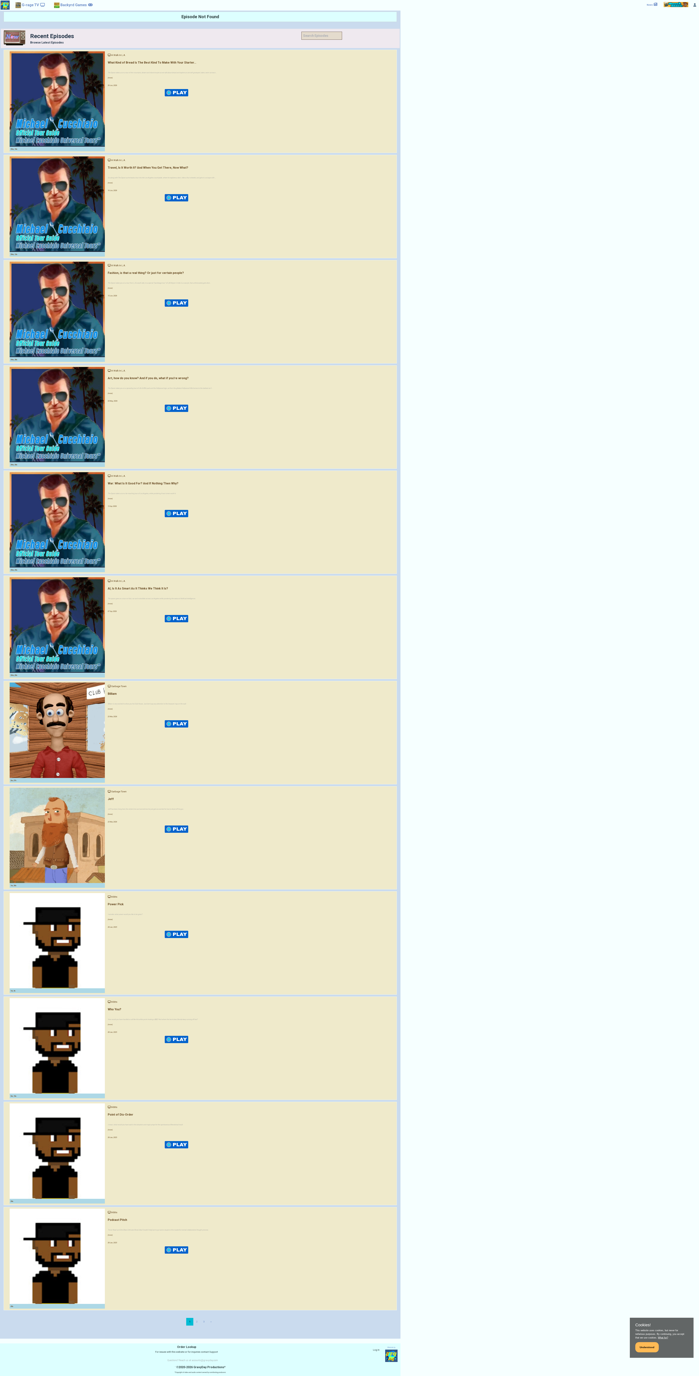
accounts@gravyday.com (205, 1360)
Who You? (114, 1009)
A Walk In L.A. (118, 55)
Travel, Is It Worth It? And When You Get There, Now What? (148, 167)
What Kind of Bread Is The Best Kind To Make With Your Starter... (152, 62)
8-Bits (114, 896)
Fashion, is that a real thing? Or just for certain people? (146, 273)
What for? (663, 1337)
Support (213, 1352)
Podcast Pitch (117, 1220)
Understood (647, 1347)
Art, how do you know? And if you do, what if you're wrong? (148, 378)
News (650, 5)
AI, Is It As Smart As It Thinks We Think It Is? (138, 588)
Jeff (111, 799)
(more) (110, 78)
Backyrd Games (74, 5)
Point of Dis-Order (120, 1114)
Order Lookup (186, 1347)
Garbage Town (119, 686)
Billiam (112, 693)
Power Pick (116, 904)
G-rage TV (30, 5)
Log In (376, 1350)
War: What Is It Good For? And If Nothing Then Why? (143, 483)
